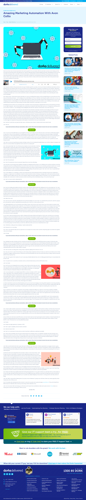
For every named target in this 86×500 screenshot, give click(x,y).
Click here (20, 441)
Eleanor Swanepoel (52, 414)
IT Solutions (48, 4)
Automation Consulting (32, 488)
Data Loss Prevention (61, 478)
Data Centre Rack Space (32, 490)
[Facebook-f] (4, 474)
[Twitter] (7, 474)
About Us (57, 4)
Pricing (41, 4)
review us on (10, 422)
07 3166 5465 (36, 441)
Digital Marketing (12, 22)
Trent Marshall (69, 414)
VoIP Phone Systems (31, 487)
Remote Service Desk (31, 478)
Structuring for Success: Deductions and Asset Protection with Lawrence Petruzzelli (72, 143)
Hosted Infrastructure (32, 480)
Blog (7, 22)
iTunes (51, 386)
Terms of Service (79, 498)
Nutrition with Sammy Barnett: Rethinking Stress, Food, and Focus (72, 88)
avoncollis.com (46, 382)
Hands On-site (45, 478)
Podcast (66, 4)
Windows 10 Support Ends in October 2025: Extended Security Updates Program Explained (72, 106)
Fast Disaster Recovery (47, 491)
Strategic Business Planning (30, 408)
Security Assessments (31, 482)
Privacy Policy (72, 498)
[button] (3, 0)
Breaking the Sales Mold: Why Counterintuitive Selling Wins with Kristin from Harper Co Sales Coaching (73, 70)
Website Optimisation (61, 480)
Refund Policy (66, 498)
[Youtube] (12, 474)
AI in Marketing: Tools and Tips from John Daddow (72, 161)
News (71, 4)
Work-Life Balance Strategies (48, 408)
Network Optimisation (47, 480)
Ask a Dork (31, 130)
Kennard (31, 414)
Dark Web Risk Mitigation (62, 485)
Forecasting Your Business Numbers (68, 408)
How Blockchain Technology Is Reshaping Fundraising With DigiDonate (73, 125)
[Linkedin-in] (10, 474)
